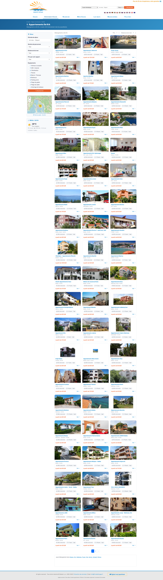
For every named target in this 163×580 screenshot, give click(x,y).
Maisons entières (112, 17)
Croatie (35, 17)
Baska (71, 557)
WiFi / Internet (35, 68)
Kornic (90, 557)
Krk (75, 557)
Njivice (99, 557)
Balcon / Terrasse (36, 75)
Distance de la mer (33, 50)
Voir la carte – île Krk (40, 115)
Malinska (79, 557)
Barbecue (34, 77)
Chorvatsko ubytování (89, 577)
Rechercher (129, 7)
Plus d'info (128, 17)
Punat (83, 557)
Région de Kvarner (36, 22)
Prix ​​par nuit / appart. (34, 57)
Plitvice (82, 577)
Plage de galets (35, 82)
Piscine (33, 72)
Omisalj (95, 557)
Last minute (97, 17)
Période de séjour (33, 37)
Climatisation (34, 70)
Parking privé (35, 80)
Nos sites (68, 577)
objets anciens (61, 577)
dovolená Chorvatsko (100, 577)
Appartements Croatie (50, 17)
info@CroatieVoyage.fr (97, 574)
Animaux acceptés (36, 65)
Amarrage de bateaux (37, 87)
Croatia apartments (74, 577)
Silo (87, 557)
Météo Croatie (81, 17)
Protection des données (80, 574)
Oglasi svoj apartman (118, 574)
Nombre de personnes (34, 44)
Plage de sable (35, 84)
